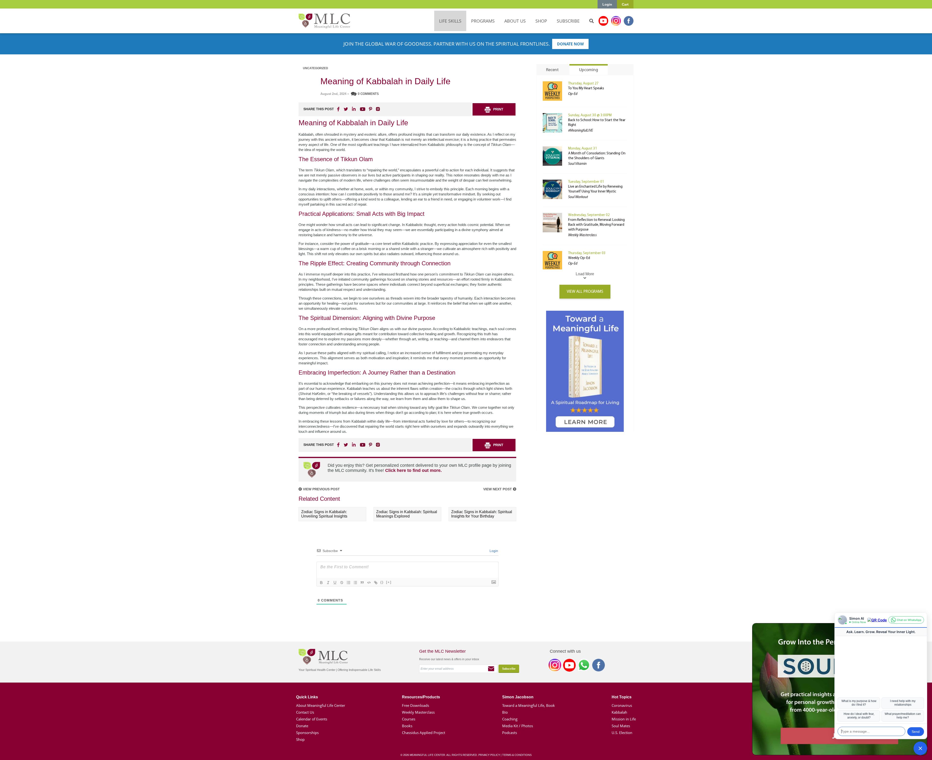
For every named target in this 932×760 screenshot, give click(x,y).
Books (407, 725)
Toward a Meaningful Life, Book (528, 705)
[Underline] (335, 582)
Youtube (603, 21)
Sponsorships (307, 732)
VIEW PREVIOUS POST (321, 489)
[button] (920, 748)
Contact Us (305, 712)
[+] (388, 582)
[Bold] (321, 582)
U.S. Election (622, 732)
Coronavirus (622, 705)
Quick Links (307, 697)
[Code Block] (369, 582)
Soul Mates (621, 725)
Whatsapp (584, 666)
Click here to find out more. (413, 470)
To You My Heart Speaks (586, 88)
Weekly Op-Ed (579, 258)
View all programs (585, 292)
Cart (625, 4)
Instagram (616, 21)
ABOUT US (515, 21)
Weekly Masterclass (418, 712)
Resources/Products (421, 697)
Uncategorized (315, 68)
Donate (302, 725)
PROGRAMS (483, 21)
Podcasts (509, 732)
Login (607, 4)
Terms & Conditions (517, 754)
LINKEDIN (353, 109)
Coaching (509, 719)
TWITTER (346, 109)
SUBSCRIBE (568, 21)
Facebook (628, 21)
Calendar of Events (311, 719)
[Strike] (341, 582)
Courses (408, 719)
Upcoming (588, 70)
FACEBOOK (338, 109)
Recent (552, 70)
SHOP (541, 21)
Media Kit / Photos (517, 725)
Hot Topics (622, 697)
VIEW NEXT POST (498, 489)
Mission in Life (624, 719)
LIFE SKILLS (450, 21)
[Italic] (328, 582)
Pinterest (370, 109)
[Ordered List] (348, 582)
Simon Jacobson (517, 697)
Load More (585, 274)
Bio (505, 712)
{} (382, 582)
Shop (300, 739)
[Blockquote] (362, 582)
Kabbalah (619, 712)
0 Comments (368, 94)
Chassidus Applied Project (423, 732)
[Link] (375, 582)
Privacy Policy (489, 754)
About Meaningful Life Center (320, 705)
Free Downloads (415, 705)
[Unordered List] (355, 582)
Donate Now (570, 44)
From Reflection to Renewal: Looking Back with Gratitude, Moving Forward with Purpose (596, 225)
